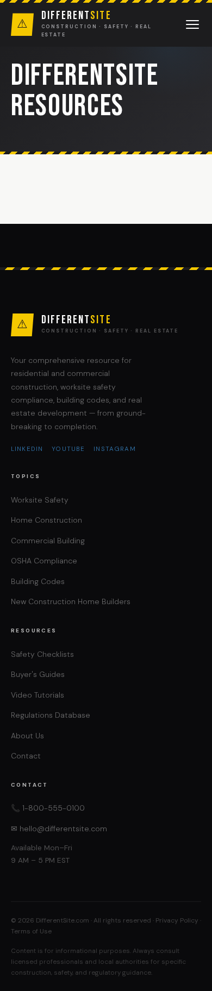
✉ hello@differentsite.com (59, 828)
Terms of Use (31, 931)
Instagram (114, 449)
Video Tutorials (37, 695)
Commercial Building (48, 540)
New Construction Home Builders (70, 601)
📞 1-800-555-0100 (48, 808)
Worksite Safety (39, 500)
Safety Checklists (42, 654)
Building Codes (38, 581)
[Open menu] (192, 24)
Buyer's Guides (38, 674)
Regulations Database (50, 715)
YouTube (68, 449)
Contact (26, 756)
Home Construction (46, 520)
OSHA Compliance (44, 561)
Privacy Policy (176, 920)
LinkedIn (27, 449)
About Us (27, 736)
